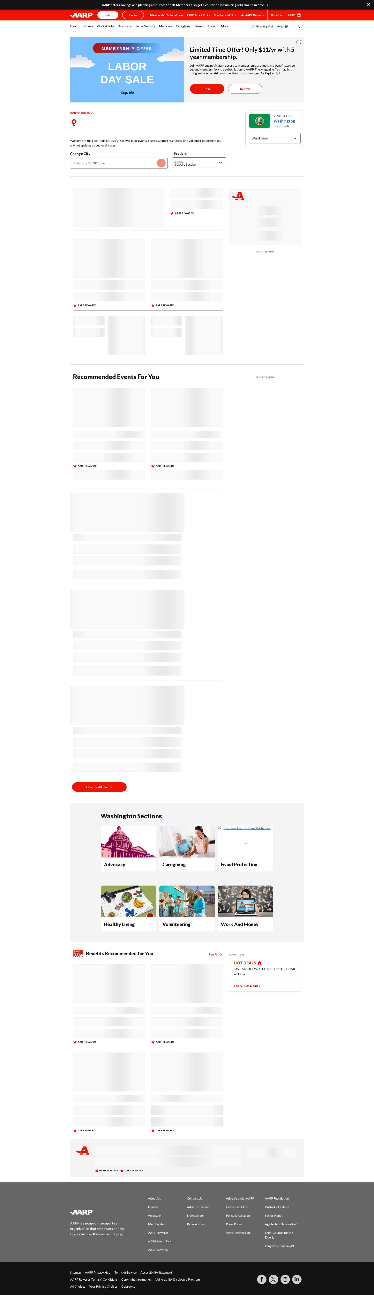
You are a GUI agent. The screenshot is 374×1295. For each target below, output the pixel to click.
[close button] (299, 42)
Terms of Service (125, 1272)
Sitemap (75, 1272)
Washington (284, 121)
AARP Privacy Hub (97, 1272)
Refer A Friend (196, 1224)
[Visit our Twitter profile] (273, 1279)
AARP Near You (158, 1250)
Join (207, 89)
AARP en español (262, 26)
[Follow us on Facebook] (261, 1279)
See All (213, 954)
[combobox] (119, 163)
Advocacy (114, 864)
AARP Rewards (255, 15)
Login (291, 14)
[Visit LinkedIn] (297, 1279)
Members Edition (225, 15)
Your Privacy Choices (103, 1286)
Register (276, 15)
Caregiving (174, 864)
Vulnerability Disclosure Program (177, 1279)
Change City (80, 154)
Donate (153, 1207)
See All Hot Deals (246, 985)
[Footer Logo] (97, 1212)
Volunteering (176, 924)
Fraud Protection (239, 864)
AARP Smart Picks (198, 15)
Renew (245, 89)
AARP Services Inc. (238, 1232)
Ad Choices (77, 1286)
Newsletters (195, 1215)
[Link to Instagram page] (285, 1279)
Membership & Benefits (165, 15)
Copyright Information (136, 1279)
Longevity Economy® (279, 1246)
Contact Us (194, 1198)
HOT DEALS (245, 963)
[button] (298, 26)
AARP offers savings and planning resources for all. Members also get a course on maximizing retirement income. (183, 5)
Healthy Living (119, 924)
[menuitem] (74, 28)
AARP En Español (198, 1207)
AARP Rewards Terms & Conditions (93, 1279)
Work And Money (239, 924)
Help (280, 26)
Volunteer (154, 1215)
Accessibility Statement (156, 1272)
